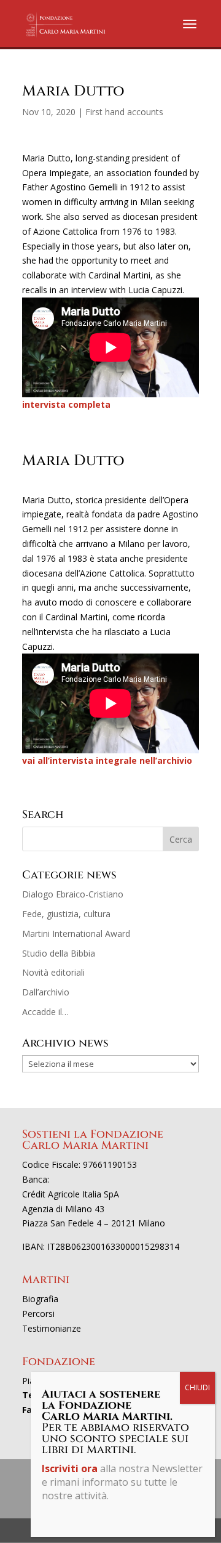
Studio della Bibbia (58, 953)
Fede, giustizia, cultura (66, 914)
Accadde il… (45, 1012)
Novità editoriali (53, 972)
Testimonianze (51, 1328)
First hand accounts (124, 112)
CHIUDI (197, 1387)
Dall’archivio (45, 992)
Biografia (40, 1299)
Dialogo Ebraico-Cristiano (72, 894)
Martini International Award (76, 933)
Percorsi (38, 1313)
